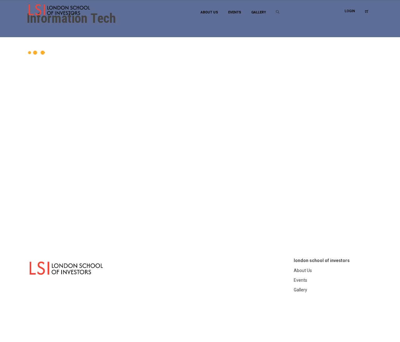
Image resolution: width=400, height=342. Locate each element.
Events (300, 280)
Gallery (300, 289)
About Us (303, 270)
